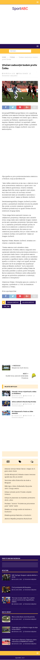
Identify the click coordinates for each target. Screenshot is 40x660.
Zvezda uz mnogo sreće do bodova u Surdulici (18, 510)
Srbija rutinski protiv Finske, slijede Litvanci (18, 493)
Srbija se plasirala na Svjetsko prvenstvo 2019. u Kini (20, 498)
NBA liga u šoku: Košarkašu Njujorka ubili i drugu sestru (18, 487)
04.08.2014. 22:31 (9, 73)
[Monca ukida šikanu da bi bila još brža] (6, 619)
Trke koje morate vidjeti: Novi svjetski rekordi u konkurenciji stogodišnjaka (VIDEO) (23, 600)
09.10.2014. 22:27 (17, 404)
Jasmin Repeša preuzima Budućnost (18, 518)
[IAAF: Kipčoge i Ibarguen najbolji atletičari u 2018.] (6, 577)
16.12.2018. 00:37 (17, 619)
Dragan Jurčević (13, 302)
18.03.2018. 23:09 (17, 604)
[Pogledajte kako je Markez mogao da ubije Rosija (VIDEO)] (6, 629)
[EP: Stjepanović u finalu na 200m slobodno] (6, 413)
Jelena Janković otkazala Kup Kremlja (24, 402)
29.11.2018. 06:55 (17, 590)
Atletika (5, 570)
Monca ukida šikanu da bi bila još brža (23, 617)
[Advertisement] (20, 27)
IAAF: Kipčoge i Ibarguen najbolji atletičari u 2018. (25, 576)
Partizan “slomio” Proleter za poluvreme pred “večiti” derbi (20, 504)
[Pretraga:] (20, 51)
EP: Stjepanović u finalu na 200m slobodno (22, 412)
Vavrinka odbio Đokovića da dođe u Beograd (18, 481)
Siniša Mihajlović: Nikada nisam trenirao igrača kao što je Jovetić (20, 475)
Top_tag (6, 306)
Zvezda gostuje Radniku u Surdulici (18, 515)
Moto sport (6, 612)
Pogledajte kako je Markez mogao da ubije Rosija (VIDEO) (25, 628)
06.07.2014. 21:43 (17, 396)
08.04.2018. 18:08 (17, 644)
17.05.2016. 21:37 (17, 416)
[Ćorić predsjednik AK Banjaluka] (6, 589)
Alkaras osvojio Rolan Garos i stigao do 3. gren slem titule (20, 469)
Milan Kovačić (23, 73)
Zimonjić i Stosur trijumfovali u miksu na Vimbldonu (24, 392)
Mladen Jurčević (28, 302)
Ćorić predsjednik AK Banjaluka (21, 587)
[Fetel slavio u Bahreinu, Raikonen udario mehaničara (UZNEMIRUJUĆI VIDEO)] (6, 642)
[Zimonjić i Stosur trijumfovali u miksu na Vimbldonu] (6, 393)
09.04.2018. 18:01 (17, 632)
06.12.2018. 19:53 (17, 579)
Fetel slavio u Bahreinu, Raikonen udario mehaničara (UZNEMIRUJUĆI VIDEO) (24, 640)
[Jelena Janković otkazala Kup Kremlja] (6, 403)
